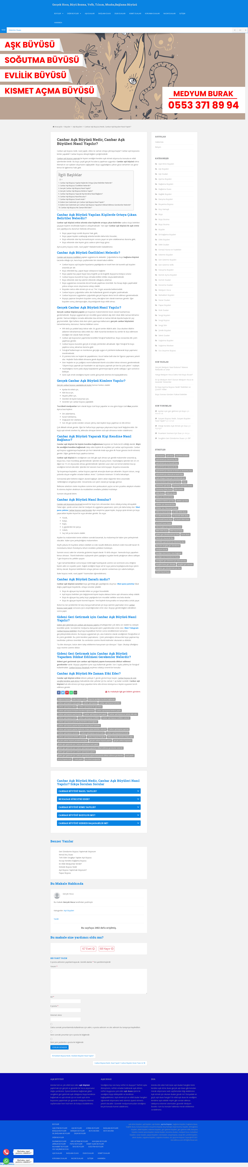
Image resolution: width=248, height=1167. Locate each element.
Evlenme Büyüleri (165, 254)
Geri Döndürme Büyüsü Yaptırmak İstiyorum (77, 851)
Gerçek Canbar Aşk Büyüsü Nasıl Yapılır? (75, 188)
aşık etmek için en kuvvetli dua (167, 463)
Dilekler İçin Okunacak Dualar (166, 508)
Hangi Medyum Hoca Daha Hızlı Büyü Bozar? (174, 374)
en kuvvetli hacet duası (164, 519)
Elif (189, 438)
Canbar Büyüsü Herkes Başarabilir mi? (83, 823)
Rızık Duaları (163, 310)
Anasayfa (58, 126)
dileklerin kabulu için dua (165, 501)
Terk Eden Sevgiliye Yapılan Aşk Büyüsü (75, 857)
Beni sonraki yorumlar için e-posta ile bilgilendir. (70, 1034)
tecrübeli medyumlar (92, 759)
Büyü (160, 214)
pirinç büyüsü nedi (64, 759)
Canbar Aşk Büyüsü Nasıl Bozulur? (73, 196)
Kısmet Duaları (135, 13)
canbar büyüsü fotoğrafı (96, 737)
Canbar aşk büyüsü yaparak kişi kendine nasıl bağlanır (77, 722)
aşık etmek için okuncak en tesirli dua (169, 474)
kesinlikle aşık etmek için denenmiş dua (170, 542)
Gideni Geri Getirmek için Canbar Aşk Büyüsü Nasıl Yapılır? (82, 202)
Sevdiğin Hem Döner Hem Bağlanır (168, 553)
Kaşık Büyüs (14, 30)
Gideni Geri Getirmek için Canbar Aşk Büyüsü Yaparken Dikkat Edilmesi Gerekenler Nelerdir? (95, 205)
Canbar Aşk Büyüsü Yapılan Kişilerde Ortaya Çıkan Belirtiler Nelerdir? (86, 183)
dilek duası (160, 493)
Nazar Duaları (170, 13)
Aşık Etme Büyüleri (166, 164)
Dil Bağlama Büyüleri (167, 234)
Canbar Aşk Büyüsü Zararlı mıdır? (72, 199)
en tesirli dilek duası (182, 519)
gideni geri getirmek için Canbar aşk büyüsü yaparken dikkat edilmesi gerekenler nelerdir (90, 748)
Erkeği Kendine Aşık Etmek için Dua (172, 426)
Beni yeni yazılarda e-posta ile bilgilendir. (67, 1042)
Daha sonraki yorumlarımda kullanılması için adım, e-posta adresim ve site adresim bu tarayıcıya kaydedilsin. (95, 1027)
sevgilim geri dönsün (185, 564)
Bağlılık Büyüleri (165, 194)
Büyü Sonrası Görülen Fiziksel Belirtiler (171, 394)
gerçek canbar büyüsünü (122, 740)
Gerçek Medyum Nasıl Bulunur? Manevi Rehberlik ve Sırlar (171, 368)
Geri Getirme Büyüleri (167, 259)
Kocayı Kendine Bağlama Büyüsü (72, 860)
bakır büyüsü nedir (79, 699)
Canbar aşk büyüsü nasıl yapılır (95, 714)
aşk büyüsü (160, 456)
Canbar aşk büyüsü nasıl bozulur (70, 714)
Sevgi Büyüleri (164, 315)
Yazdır (56, 919)
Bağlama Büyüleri (165, 184)
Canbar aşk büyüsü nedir (67, 718)
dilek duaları (178, 489)
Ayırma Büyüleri (165, 179)
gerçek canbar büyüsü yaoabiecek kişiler (72, 740)
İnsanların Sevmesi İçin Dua (169, 433)
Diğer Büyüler (73, 13)
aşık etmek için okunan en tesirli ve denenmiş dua (174, 471)
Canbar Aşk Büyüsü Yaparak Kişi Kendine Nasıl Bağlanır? (81, 194)
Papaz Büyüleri (164, 305)
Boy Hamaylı (163, 209)
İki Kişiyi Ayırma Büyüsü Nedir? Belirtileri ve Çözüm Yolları (173, 388)
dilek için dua (171, 493)
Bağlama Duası (104, 13)
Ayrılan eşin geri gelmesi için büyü (172, 411)
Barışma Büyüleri (165, 199)
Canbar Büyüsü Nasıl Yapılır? (78, 791)
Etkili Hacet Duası (176, 531)
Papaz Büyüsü (65, 873)
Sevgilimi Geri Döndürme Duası (171, 438)
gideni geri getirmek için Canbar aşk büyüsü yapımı (76, 752)
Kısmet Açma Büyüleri (167, 275)
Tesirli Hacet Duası (163, 572)
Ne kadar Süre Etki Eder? (74, 799)
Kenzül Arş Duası (66, 854)
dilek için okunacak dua (164, 497)
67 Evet (87, 948)
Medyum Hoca (164, 290)
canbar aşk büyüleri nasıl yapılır (69, 703)
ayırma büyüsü (166, 1124)
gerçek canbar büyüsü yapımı (100, 740)
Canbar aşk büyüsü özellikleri (89, 718)
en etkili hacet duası (163, 516)
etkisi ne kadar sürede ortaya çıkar (120, 737)
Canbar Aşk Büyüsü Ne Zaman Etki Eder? (76, 207)
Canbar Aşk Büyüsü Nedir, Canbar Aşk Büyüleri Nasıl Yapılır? (107, 126)
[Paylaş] (59, 692)
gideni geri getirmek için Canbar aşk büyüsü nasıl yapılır (78, 744)
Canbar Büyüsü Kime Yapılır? (77, 807)
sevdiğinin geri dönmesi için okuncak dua (171, 561)
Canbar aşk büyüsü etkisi (67, 707)
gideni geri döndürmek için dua (167, 534)
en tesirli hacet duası (163, 523)
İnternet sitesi (56, 1015)
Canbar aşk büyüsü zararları (68, 733)
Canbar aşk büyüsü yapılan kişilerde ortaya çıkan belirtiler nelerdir (82, 729)
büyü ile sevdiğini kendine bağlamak (101, 699)
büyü (184, 482)
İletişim (182, 13)
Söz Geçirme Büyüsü (167, 350)
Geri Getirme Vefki (166, 265)
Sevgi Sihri (162, 325)
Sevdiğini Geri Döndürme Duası (167, 557)
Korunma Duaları (152, 13)
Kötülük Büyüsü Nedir (68, 867)
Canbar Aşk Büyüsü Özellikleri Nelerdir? (75, 185)
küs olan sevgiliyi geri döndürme (168, 546)
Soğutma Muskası (165, 345)
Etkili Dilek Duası (162, 531)
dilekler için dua (182, 501)
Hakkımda (58, 22)
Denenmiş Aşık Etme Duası (182, 486)
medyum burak (161, 549)
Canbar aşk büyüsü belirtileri (109, 703)
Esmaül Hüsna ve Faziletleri (169, 249)
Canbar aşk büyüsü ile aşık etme (90, 707)
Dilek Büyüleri (164, 239)
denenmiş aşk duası (163, 486)
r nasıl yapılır (78, 759)
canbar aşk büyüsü (90, 703)
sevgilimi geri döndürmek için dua (168, 568)
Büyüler (57, 13)
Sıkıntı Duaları (164, 335)
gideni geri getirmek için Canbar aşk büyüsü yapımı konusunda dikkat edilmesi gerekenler (90, 755)
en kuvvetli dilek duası (181, 516)
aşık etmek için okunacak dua (166, 467)
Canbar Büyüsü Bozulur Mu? (77, 815)
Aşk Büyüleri (77, 126)
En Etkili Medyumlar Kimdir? (70, 864)
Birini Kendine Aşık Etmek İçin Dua (168, 482)
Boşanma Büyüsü (165, 204)
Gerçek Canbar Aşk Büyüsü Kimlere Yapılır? (76, 191)
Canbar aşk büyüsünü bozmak (117, 733)
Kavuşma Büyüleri (165, 270)
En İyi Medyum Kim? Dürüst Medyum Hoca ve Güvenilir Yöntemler (174, 380)
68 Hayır (105, 948)
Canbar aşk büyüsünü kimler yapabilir (71, 737)
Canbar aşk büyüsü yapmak (119, 729)
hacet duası (185, 534)
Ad (52, 997)
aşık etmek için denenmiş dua (166, 459)
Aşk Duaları (90, 13)
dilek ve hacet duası (163, 512)
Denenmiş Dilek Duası (164, 489)
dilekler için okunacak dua (165, 504)
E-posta (54, 1006)
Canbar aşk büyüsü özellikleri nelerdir (116, 718)
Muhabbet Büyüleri (166, 295)
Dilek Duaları (120, 13)
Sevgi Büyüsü (164, 320)
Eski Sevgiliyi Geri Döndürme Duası (168, 527)
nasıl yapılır (129, 755)
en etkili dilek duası (180, 512)
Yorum (53, 966)
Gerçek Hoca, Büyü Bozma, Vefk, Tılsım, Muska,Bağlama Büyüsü (94, 4)
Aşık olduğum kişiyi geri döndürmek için (170, 478)
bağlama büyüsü (64, 699)
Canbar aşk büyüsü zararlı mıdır (92, 733)
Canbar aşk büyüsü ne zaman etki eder (123, 714)
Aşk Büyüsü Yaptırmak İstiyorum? (73, 870)
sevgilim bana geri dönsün (165, 564)
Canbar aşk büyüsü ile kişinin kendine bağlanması (76, 710)
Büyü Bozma (163, 219)
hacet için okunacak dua (164, 538)
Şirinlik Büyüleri (164, 330)
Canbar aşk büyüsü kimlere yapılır (108, 710)
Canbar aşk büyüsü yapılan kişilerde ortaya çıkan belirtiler (79, 725)
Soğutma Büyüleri (165, 340)
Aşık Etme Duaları (182, 456)
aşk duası (169, 456)
